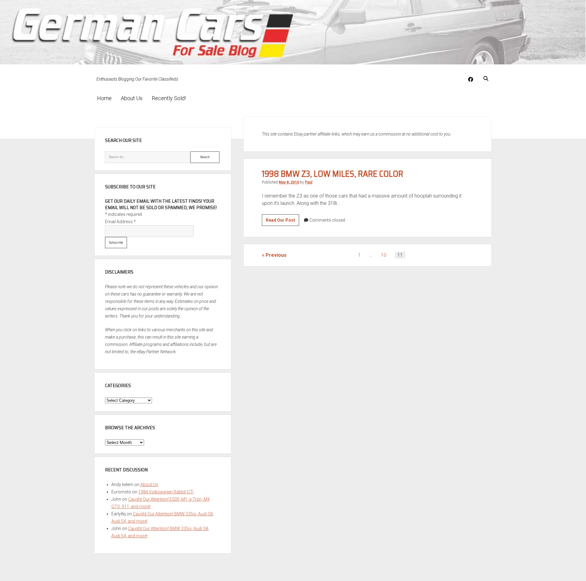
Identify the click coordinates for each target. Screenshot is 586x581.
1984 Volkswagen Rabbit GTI (166, 491)
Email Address (120, 221)
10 (383, 255)
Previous (276, 255)
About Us (132, 98)
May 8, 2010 (289, 182)
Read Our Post (282, 221)
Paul (308, 182)
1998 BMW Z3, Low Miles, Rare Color (332, 173)
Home (104, 98)
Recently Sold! (169, 98)
